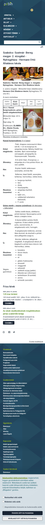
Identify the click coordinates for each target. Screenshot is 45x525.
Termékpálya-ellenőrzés (11, 416)
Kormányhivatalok (9, 449)
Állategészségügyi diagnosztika (14, 386)
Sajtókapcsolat (8, 452)
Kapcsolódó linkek (9, 365)
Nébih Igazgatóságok (10, 444)
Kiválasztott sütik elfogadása (22, 518)
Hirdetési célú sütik (12, 501)
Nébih (11, 3)
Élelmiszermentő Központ (12, 459)
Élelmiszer (6, 426)
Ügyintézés (7, 423)
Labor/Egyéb (7, 434)
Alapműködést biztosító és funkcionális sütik (23, 507)
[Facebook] (9, 332)
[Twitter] (14, 332)
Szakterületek (8, 380)
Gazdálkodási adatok (10, 358)
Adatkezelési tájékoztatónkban (15, 478)
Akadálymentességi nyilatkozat (14, 370)
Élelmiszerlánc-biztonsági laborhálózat (16, 396)
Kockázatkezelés (9, 403)
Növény (5, 431)
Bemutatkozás (8, 352)
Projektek (6, 363)
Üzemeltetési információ (11, 373)
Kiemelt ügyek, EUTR (10, 401)
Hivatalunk (7, 349)
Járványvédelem (9, 398)
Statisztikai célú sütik (13, 497)
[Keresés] (39, 42)
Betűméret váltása (41, 46)
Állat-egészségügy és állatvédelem (15, 383)
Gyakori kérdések (10, 469)
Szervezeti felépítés (10, 355)
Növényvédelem (8, 408)
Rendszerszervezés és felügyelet (14, 413)
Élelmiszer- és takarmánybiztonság (15, 393)
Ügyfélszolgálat (8, 454)
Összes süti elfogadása (22, 513)
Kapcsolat (7, 441)
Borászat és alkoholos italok (12, 391)
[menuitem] (22, 15)
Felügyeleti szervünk (10, 360)
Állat (4, 429)
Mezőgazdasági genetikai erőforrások (16, 406)
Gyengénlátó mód (33, 10)
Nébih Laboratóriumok (10, 447)
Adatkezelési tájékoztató (11, 368)
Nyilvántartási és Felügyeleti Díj (14, 411)
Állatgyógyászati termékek (12, 388)
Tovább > (9, 303)
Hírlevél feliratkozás (10, 462)
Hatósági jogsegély (9, 457)
